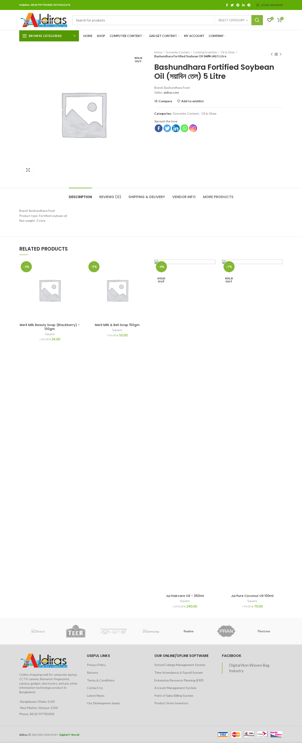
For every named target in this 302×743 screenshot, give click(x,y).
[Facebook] (227, 5)
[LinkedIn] (176, 128)
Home (158, 52)
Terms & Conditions (101, 680)
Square (50, 334)
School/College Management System (179, 665)
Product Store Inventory (171, 703)
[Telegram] (249, 5)
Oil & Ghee (228, 52)
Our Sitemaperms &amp (103, 703)
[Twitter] (232, 5)
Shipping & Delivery (146, 196)
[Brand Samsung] (151, 631)
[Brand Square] (113, 631)
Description (80, 196)
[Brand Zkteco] (38, 631)
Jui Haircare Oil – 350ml (185, 596)
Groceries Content (177, 52)
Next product (280, 54)
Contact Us (95, 688)
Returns (92, 672)
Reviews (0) (110, 196)
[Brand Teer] (75, 631)
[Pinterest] (238, 5)
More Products (218, 196)
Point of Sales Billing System (173, 695)
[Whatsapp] (184, 128)
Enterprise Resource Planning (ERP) (179, 680)
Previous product (272, 54)
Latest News (96, 695)
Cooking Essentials (205, 52)
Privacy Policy (96, 665)
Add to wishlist (192, 101)
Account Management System (175, 688)
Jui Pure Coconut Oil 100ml (252, 596)
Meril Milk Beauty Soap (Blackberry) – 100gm (50, 327)
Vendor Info (184, 196)
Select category (231, 20)
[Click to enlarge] (28, 170)
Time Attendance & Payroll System (178, 672)
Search (257, 20)
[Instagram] (193, 128)
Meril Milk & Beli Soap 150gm (117, 325)
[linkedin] (243, 5)
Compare (165, 101)
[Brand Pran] (226, 631)
